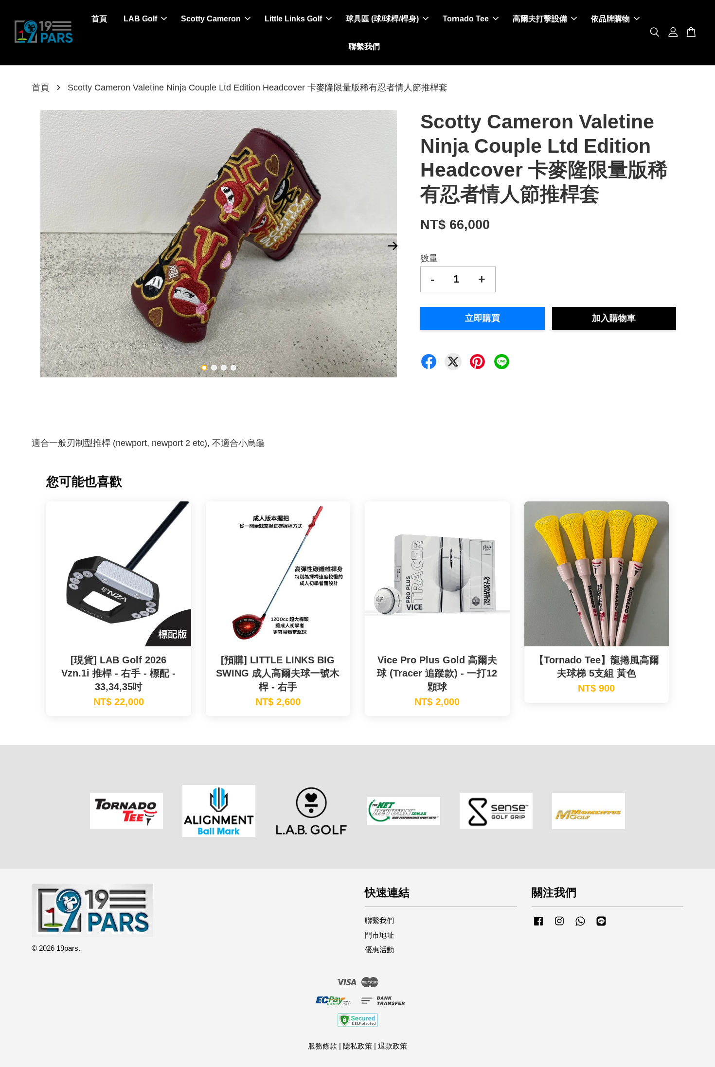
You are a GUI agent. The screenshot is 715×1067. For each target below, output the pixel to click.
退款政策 (392, 1046)
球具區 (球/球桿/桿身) (382, 19)
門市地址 (379, 935)
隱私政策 (357, 1046)
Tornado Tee (466, 19)
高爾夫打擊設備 (540, 19)
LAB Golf (140, 19)
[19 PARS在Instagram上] (559, 925)
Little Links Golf (293, 19)
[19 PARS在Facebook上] (538, 925)
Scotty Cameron (211, 19)
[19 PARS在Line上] (601, 925)
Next (392, 246)
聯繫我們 (364, 46)
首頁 (99, 19)
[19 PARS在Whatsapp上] (580, 925)
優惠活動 (379, 949)
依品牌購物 (610, 19)
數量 (429, 258)
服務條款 (322, 1046)
